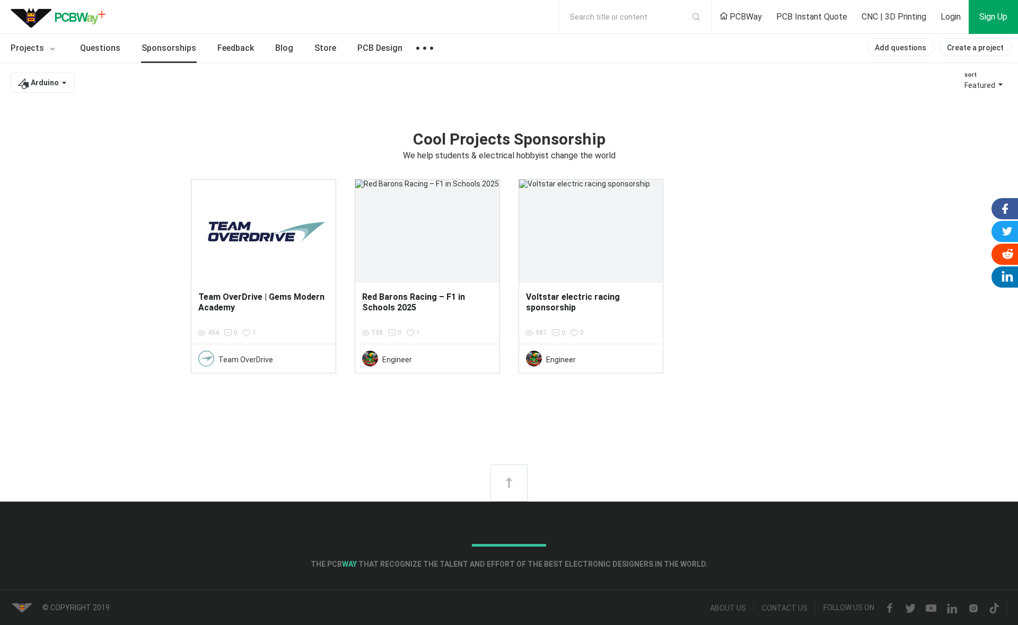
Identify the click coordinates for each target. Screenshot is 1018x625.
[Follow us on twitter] (910, 608)
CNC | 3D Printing (894, 17)
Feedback (235, 48)
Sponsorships (169, 48)
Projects (28, 48)
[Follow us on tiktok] (994, 608)
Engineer (397, 359)
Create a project (975, 47)
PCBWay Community (61, 17)
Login (951, 17)
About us (728, 608)
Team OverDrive (245, 359)
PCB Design (379, 48)
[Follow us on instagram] (973, 608)
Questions (100, 48)
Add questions (900, 47)
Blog (284, 48)
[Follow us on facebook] (889, 608)
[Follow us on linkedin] (952, 608)
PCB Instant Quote (811, 17)
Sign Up (993, 17)
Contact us (785, 608)
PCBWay (744, 17)
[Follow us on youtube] (931, 608)
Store (325, 48)
